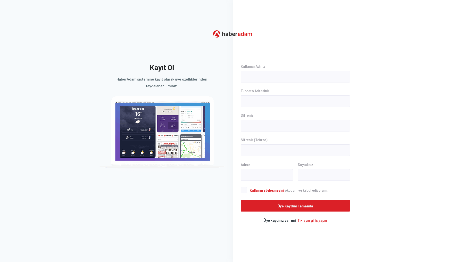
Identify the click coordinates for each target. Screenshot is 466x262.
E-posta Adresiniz (255, 91)
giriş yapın (312, 220)
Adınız (245, 164)
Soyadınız (305, 164)
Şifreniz (247, 115)
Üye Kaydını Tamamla (295, 206)
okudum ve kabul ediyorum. (289, 190)
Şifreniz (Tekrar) (254, 140)
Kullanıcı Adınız (253, 66)
